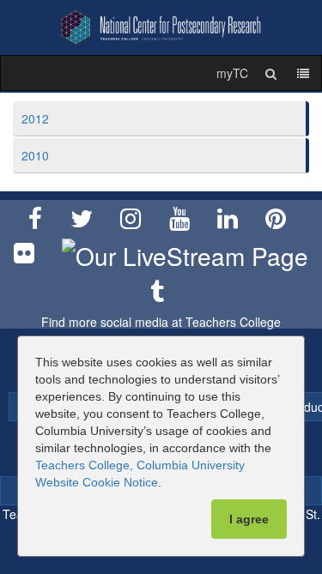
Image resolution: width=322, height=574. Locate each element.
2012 (35, 118)
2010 (35, 155)
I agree (249, 519)
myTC (232, 73)
